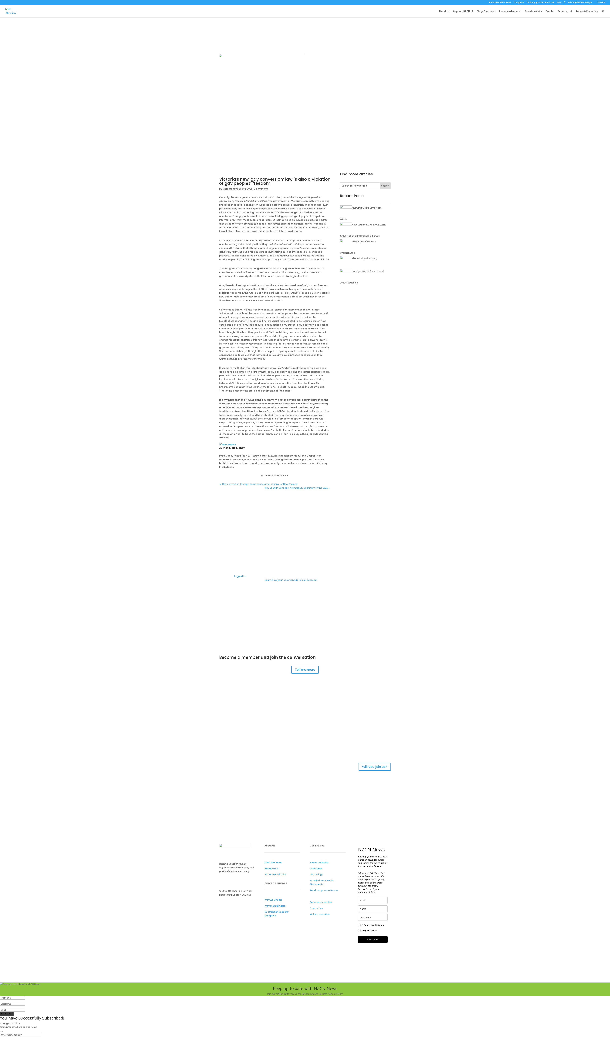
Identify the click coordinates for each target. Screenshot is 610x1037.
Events (549, 11)
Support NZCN (461, 11)
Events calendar (319, 862)
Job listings (316, 874)
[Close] (1, 1031)
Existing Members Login (580, 2)
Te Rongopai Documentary (540, 2)
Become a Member (510, 11)
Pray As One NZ (273, 899)
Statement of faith (275, 874)
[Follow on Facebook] (221, 880)
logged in (239, 576)
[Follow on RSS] (240, 880)
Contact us (316, 908)
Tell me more (305, 669)
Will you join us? (374, 766)
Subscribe (372, 939)
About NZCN (271, 868)
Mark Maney (315, 65)
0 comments (347, 65)
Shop (559, 2)
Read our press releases (324, 890)
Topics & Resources (587, 11)
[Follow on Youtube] (234, 880)
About (442, 11)
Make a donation (319, 914)
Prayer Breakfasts (274, 905)
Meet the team (272, 862)
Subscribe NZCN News (500, 2)
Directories (316, 868)
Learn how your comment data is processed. (291, 580)
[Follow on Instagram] (228, 880)
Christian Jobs (533, 11)
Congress (519, 2)
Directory (563, 11)
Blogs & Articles (486, 11)
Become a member (321, 902)
